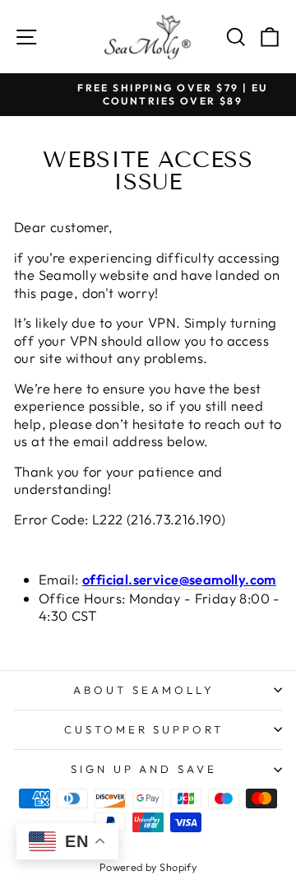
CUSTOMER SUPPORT (144, 729)
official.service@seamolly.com (179, 579)
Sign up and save (144, 768)
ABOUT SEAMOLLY (144, 689)
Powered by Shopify (148, 866)
